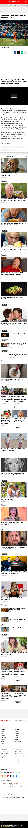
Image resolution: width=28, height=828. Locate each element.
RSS (16, 763)
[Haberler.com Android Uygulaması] (10, 783)
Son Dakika (3, 737)
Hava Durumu (4, 749)
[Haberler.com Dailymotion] (16, 776)
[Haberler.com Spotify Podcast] (19, 772)
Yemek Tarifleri (4, 759)
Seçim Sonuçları (4, 753)
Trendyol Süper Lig (5, 146)
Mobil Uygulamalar (19, 761)
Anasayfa (3, 11)
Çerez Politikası (18, 753)
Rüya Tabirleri (4, 757)
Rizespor (23, 146)
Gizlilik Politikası (18, 751)
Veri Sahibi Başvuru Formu (20, 757)
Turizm (16, 737)
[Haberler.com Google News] (2, 772)
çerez (24, 822)
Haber (9, 794)
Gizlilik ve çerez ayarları (6, 797)
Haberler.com (4, 746)
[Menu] (2, 1)
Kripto (2, 739)
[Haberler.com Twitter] (8, 772)
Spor (8, 11)
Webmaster (17, 759)
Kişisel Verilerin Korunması (20, 755)
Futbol (3, 150)
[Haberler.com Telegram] (14, 776)
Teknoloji (17, 733)
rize (14, 150)
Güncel (7, 150)
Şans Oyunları (4, 755)
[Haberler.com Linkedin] (14, 772)
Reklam (8, 724)
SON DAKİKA (4, 5)
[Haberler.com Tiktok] (11, 776)
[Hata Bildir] (13, 797)
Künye (17, 724)
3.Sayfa (2, 741)
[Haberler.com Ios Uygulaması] (4, 783)
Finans (16, 735)
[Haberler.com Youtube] (8, 776)
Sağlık (16, 731)
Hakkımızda (3, 724)
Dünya (2, 743)
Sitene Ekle (17, 765)
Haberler (3, 729)
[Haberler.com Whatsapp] (16, 772)
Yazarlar (16, 739)
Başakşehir (12, 146)
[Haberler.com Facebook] (5, 772)
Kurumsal (17, 746)
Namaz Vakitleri (4, 751)
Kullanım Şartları (18, 749)
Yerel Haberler (18, 741)
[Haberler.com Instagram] (11, 772)
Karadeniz (18, 146)
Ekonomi (3, 731)
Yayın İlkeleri (22, 724)
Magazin (3, 735)
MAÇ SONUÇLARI (14, 5)
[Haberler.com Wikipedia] (5, 776)
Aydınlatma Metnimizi (5, 826)
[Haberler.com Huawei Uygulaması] (17, 783)
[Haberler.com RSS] (2, 776)
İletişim (12, 724)
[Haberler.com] (5, 720)
